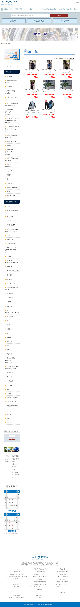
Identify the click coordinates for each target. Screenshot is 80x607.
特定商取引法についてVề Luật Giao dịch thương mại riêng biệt (15, 466)
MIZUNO (9, 377)
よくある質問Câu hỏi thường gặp (63, 575)
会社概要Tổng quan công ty (62, 580)
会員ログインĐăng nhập (40, 596)
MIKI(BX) (9, 275)
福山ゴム (9, 341)
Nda (7, 345)
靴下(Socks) (10, 175)
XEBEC (8, 393)
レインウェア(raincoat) (10, 165)
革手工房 (9, 354)
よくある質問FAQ (65, 21)
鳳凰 (7, 389)
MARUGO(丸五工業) (12, 271)
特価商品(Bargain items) (11, 81)
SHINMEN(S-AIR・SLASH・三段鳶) (11, 367)
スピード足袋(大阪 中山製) (12, 288)
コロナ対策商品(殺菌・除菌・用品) (11, 104)
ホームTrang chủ (17, 570)
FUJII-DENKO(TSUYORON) (12, 311)
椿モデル (9, 306)
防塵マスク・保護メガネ (12, 98)
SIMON (8, 422)
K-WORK (9, 302)
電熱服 (8, 145)
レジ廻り (9, 76)
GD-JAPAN (9, 381)
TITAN (8, 320)
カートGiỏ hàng (62, 591)
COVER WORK (11, 402)
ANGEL (8, 337)
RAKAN (8, 256)
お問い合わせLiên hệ (7, 458)
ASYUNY (9, 279)
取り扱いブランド (12, 202)
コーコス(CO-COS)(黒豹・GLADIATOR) (11, 230)
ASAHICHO (10, 373)
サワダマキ (9, 216)
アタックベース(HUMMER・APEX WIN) (11, 250)
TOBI (8, 191)
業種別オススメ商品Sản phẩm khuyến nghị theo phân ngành (16, 576)
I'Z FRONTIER (10, 244)
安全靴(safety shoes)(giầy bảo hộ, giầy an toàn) (12, 129)
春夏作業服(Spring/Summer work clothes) (11, 112)
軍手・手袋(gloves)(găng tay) (11, 159)
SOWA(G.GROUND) (12, 397)
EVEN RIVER (10, 225)
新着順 (61, 58)
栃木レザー (9, 267)
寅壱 (7, 418)
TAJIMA (8, 329)
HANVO (8, 414)
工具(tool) (9, 183)
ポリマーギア (10, 316)
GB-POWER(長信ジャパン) (12, 211)
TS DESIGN (10, 283)
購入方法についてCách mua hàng (39, 21)
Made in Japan (10, 195)
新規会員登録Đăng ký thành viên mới (16, 596)
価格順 (56, 58)
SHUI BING (10, 298)
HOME (3, 43)
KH (7, 410)
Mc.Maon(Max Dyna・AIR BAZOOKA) (10, 360)
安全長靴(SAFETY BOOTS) (12, 136)
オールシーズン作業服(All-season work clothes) (12, 120)
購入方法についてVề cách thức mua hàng (39, 575)
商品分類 (9, 72)
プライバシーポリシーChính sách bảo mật (62, 586)
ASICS (8, 350)
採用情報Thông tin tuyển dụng (39, 580)
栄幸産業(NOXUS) (12, 406)
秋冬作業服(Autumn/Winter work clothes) (11, 152)
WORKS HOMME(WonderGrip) (11, 261)
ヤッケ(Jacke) (10, 171)
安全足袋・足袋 (11, 141)
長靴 (7, 179)
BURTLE (9, 221)
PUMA (8, 206)
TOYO (8, 325)
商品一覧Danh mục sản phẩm (62, 570)
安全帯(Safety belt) (12, 187)
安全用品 (9, 86)
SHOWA (9, 385)
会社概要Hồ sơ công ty (14, 21)
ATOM (8, 235)
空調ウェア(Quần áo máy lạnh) (12, 92)
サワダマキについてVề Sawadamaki (40, 570)
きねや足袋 (9, 294)
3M (7, 333)
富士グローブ (10, 239)
